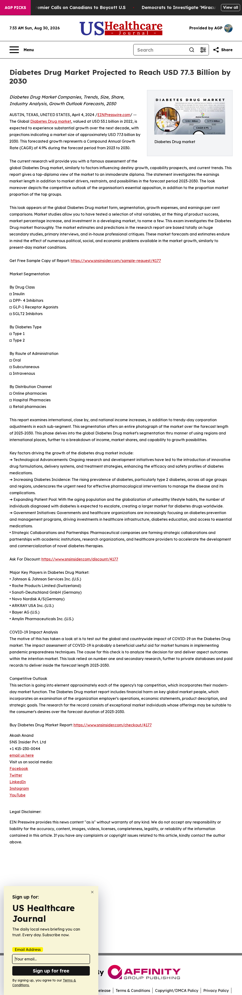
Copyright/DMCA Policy (176, 990)
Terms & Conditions (133, 990)
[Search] (191, 49)
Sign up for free (51, 971)
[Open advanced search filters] (203, 49)
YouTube (17, 795)
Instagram (19, 788)
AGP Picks (15, 7)
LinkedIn (17, 781)
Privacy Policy (216, 990)
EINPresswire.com (113, 114)
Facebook (18, 768)
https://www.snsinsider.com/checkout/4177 (112, 725)
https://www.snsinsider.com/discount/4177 (79, 559)
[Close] (92, 892)
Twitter (15, 775)
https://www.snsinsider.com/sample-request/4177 (116, 260)
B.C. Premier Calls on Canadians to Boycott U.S (74, 7)
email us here (21, 755)
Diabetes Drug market (50, 121)
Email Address (28, 949)
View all (230, 7)
